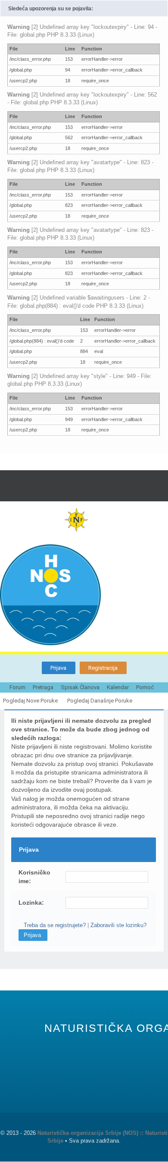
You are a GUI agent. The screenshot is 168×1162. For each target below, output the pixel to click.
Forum (17, 687)
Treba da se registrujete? (55, 925)
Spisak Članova (80, 687)
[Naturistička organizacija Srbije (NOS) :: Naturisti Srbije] (84, 595)
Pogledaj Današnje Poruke (99, 700)
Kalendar (118, 687)
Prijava (58, 668)
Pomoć (145, 687)
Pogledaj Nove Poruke (30, 700)
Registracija (103, 668)
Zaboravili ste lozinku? (118, 925)
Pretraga (43, 687)
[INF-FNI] (84, 520)
